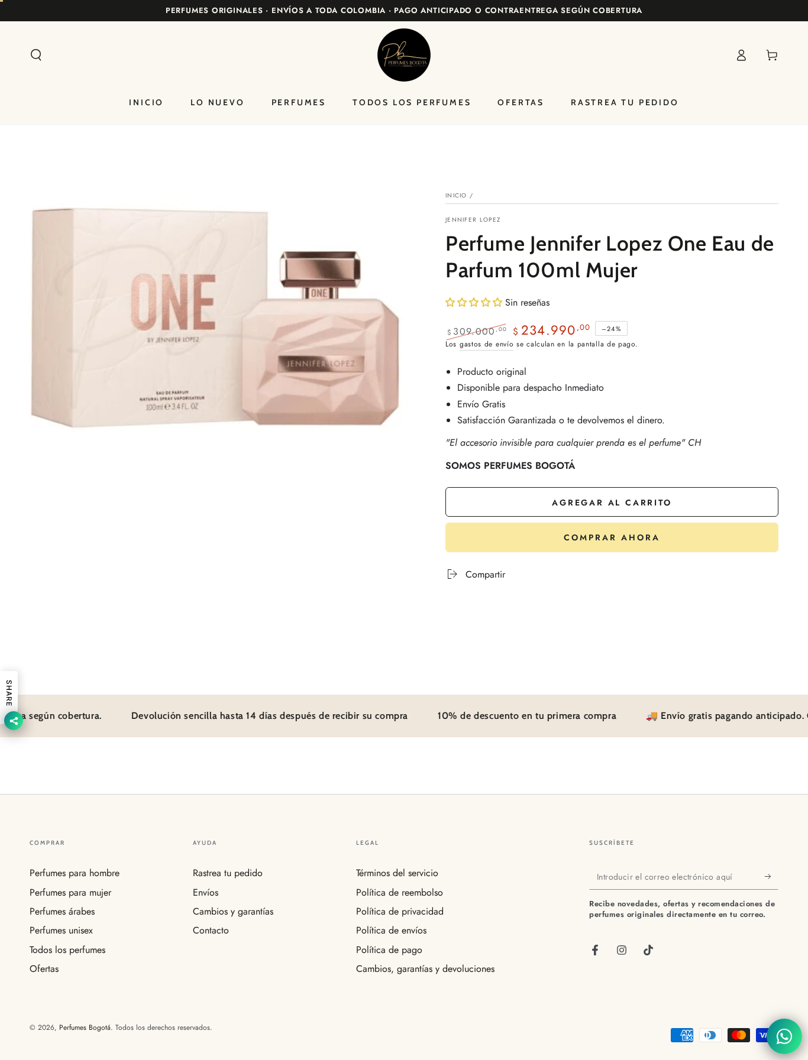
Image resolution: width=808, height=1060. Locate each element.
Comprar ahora (612, 537)
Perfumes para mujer (70, 892)
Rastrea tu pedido (228, 873)
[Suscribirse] (771, 876)
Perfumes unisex (61, 930)
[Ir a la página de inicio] (404, 55)
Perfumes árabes (62, 911)
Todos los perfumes (67, 950)
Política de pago (389, 950)
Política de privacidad (400, 911)
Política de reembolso (399, 892)
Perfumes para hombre (74, 873)
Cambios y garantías (233, 911)
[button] (36, 55)
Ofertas (44, 968)
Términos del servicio (397, 873)
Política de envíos (391, 930)
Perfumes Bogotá (85, 1027)
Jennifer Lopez (472, 220)
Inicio (456, 195)
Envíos (205, 892)
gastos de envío (487, 344)
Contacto (211, 930)
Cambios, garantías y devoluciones (425, 968)
